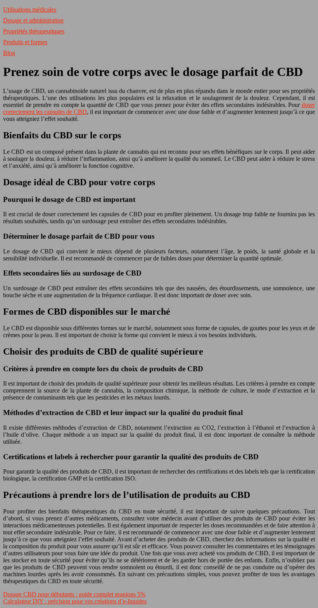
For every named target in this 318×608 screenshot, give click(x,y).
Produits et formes (25, 42)
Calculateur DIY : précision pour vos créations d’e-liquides (75, 601)
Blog (9, 53)
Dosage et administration (33, 20)
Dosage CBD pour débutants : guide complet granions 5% (74, 594)
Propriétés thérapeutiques (33, 31)
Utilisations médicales (29, 9)
